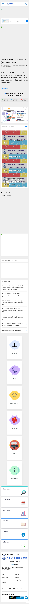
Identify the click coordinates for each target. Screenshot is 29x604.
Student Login (5, 577)
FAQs (3, 580)
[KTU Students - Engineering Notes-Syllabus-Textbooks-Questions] (12, 4)
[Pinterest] (17, 588)
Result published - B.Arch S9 (12, 156)
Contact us (17, 577)
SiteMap (4, 582)
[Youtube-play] (14, 588)
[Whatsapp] (6, 588)
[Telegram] (10, 588)
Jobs (3, 574)
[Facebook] (2, 588)
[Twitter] (21, 588)
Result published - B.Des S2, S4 (12, 170)
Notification (4, 88)
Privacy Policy (18, 580)
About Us (17, 574)
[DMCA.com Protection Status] (14, 565)
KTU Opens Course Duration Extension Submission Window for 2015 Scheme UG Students (17, 20)
